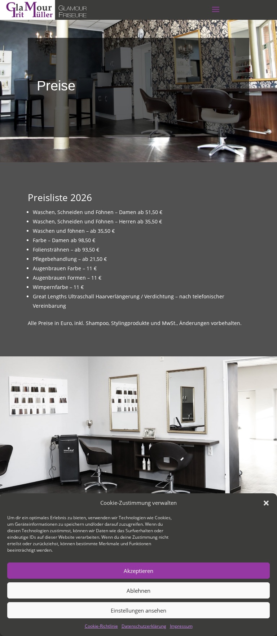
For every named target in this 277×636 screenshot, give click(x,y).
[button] (266, 503)
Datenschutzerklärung (144, 626)
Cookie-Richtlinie (101, 626)
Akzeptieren (138, 570)
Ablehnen (138, 590)
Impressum (181, 626)
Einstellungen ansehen (138, 610)
